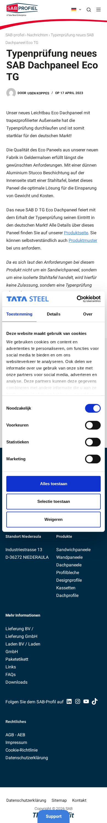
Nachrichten (37, 35)
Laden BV (14, 644)
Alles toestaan (53, 483)
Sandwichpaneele (73, 549)
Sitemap (59, 800)
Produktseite (76, 232)
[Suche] (89, 10)
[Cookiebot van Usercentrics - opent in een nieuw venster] (77, 298)
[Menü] (98, 9)
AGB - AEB (15, 734)
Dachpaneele (68, 564)
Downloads (16, 682)
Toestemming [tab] (19, 314)
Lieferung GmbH (21, 636)
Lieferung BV (17, 628)
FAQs (10, 674)
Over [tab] (87, 314)
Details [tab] (53, 314)
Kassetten (65, 587)
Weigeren (53, 519)
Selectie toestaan (53, 501)
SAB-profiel (14, 35)
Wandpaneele (69, 557)
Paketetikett (16, 659)
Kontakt (79, 800)
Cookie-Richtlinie (21, 750)
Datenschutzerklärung (26, 757)
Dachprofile (67, 595)
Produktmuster (83, 240)
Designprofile (69, 580)
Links (10, 666)
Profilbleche (67, 572)
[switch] (93, 425)
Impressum (16, 742)
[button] (76, 9)
